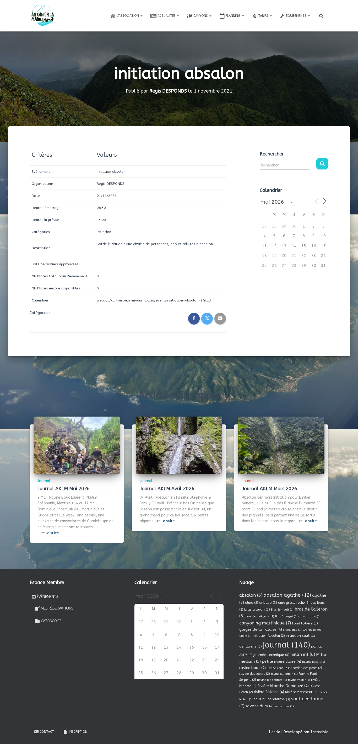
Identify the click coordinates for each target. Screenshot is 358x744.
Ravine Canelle (279, 668)
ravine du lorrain (284, 674)
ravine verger (299, 680)
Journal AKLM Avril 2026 (167, 489)
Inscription (78, 732)
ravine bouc (252, 667)
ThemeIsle (319, 732)
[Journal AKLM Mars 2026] (281, 445)
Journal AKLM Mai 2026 (63, 489)
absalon (250, 595)
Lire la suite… (50, 533)
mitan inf (302, 654)
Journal (43, 481)
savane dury (259, 706)
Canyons (201, 16)
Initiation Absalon (269, 636)
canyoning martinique (265, 623)
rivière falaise (269, 691)
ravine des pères (307, 668)
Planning (233, 16)
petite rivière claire (281, 661)
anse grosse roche (294, 603)
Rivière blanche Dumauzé (283, 685)
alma (251, 603)
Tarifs (263, 16)
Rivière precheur (301, 692)
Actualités (167, 16)
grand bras (292, 630)
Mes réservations (57, 608)
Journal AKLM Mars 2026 (269, 489)
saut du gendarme (272, 699)
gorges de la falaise (260, 629)
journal (286, 645)
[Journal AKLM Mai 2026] (77, 445)
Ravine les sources (272, 680)
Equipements (296, 16)
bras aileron (257, 609)
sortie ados (284, 706)
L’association (128, 16)
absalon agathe (287, 595)
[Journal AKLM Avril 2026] (179, 445)
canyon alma (310, 616)
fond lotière (305, 623)
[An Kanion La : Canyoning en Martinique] (43, 16)
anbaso (268, 602)
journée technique (271, 655)
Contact (47, 732)
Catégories (51, 621)
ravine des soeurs (254, 674)
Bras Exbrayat (286, 616)
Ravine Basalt (313, 662)
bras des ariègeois (260, 616)
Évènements (47, 597)
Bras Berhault (282, 609)
